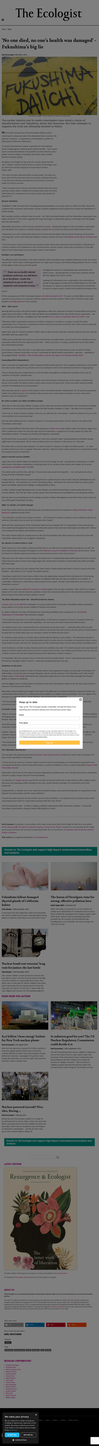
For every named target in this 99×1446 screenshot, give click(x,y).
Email (21, 715)
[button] (20, 1440)
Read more (13, 1430)
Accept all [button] (12, 1435)
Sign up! (49, 742)
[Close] (80, 699)
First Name (23, 723)
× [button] (36, 1415)
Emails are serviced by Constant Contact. (35, 737)
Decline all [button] (28, 1435)
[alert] (20, 1428)
